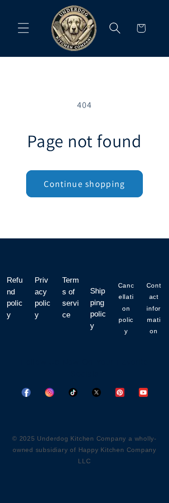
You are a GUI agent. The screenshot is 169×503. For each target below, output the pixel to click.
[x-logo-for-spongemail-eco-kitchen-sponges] (96, 392)
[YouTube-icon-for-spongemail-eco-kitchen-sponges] (143, 392)
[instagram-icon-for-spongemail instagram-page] (49, 392)
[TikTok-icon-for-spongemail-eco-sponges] (73, 392)
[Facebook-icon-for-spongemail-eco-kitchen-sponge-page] (26, 392)
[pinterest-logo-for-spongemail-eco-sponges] (119, 392)
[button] (23, 28)
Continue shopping (84, 184)
